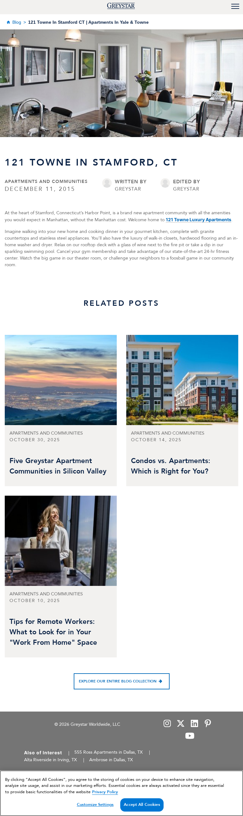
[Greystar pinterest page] (207, 724)
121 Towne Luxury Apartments (198, 219)
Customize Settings (95, 804)
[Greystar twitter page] (181, 724)
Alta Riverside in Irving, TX (50, 760)
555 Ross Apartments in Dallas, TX (108, 752)
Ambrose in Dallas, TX (111, 760)
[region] (121, 793)
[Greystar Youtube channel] (189, 736)
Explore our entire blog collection (118, 681)
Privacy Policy (105, 792)
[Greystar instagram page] (167, 724)
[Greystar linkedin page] (194, 724)
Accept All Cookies (142, 804)
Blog (16, 22)
